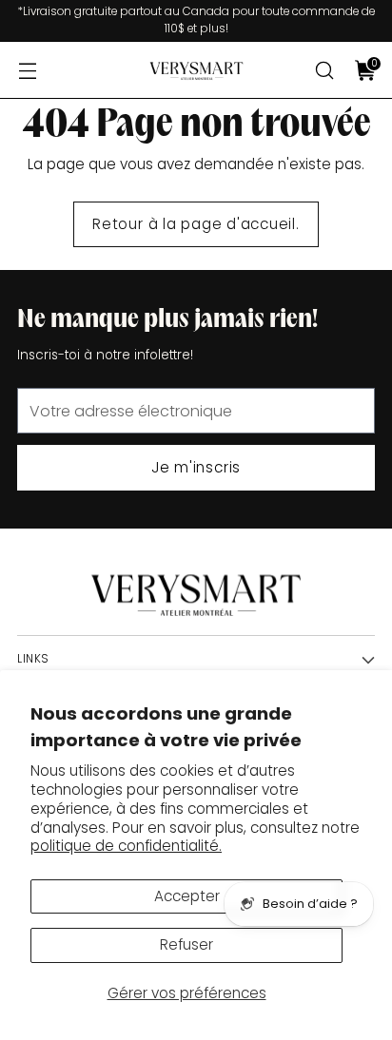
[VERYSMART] (196, 70)
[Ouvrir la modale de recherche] (323, 70)
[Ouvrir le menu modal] (27, 70)
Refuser (186, 944)
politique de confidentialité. (126, 846)
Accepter (187, 896)
